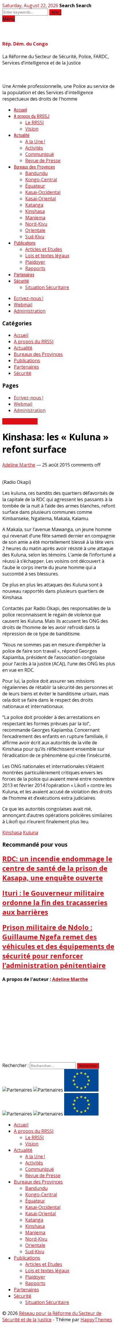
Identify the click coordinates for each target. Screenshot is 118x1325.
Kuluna (30, 832)
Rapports (35, 268)
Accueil (20, 110)
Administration (30, 311)
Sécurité (21, 281)
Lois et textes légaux (47, 255)
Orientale (35, 230)
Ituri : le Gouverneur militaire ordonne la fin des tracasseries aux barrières (54, 902)
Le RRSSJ (34, 122)
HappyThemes (96, 1319)
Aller (55, 12)
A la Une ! (35, 141)
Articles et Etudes (43, 249)
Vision (31, 129)
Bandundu (36, 173)
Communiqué (39, 154)
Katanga (34, 205)
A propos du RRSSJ (31, 116)
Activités (34, 148)
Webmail (23, 304)
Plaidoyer (35, 262)
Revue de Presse (42, 160)
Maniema (35, 217)
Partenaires (24, 275)
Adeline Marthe (18, 465)
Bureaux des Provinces (34, 167)
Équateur (35, 186)
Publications (25, 243)
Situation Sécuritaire (47, 287)
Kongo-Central (41, 179)
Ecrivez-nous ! (28, 298)
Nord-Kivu (36, 224)
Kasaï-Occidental (42, 192)
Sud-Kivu (34, 236)
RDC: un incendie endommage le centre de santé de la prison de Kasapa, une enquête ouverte (57, 868)
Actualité (22, 135)
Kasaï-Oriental (40, 198)
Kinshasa (35, 211)
